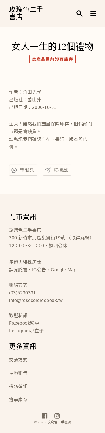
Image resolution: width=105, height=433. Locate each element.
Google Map (63, 269)
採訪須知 (18, 386)
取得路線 (80, 237)
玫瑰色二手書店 (26, 13)
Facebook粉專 (24, 323)
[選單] (93, 13)
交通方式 (18, 360)
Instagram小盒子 (26, 330)
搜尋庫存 (18, 399)
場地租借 (18, 373)
